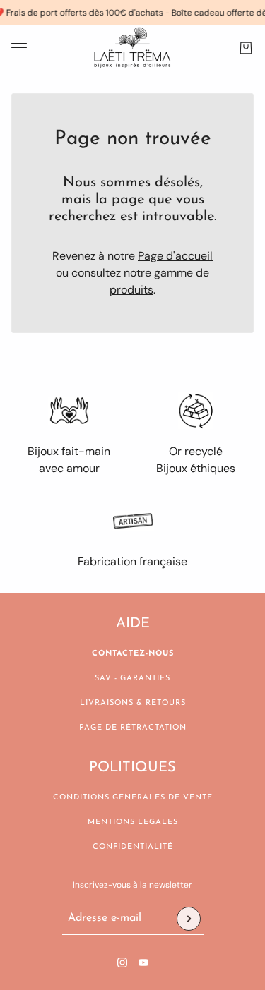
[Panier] (246, 48)
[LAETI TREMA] (132, 48)
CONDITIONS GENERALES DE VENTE (133, 798)
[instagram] (122, 962)
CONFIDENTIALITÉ (133, 847)
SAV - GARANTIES (132, 678)
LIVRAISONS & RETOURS (133, 703)
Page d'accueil (175, 255)
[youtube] (143, 962)
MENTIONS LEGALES (133, 822)
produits (131, 289)
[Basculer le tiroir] (19, 47)
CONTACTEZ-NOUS (133, 654)
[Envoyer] (189, 919)
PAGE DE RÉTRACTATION (133, 728)
